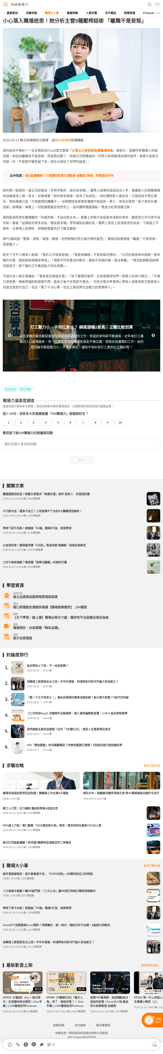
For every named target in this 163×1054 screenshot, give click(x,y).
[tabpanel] (81, 336)
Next (153, 336)
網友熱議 (10, 389)
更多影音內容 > (150, 965)
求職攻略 (31, 12)
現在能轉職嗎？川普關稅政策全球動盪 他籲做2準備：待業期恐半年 (69, 175)
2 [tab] (76, 366)
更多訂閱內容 (152, 765)
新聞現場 (129, 12)
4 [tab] (87, 366)
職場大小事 (52, 12)
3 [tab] (81, 366)
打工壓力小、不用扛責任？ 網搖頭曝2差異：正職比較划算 (81, 327)
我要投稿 (58, 1025)
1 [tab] (70, 366)
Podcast (148, 12)
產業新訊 (12, 12)
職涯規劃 (25, 389)
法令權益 (110, 12)
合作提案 (80, 1025)
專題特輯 (72, 12)
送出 (81, 460)
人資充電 (91, 12)
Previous (10, 336)
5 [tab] (93, 366)
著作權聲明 (103, 1025)
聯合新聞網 (63, 140)
